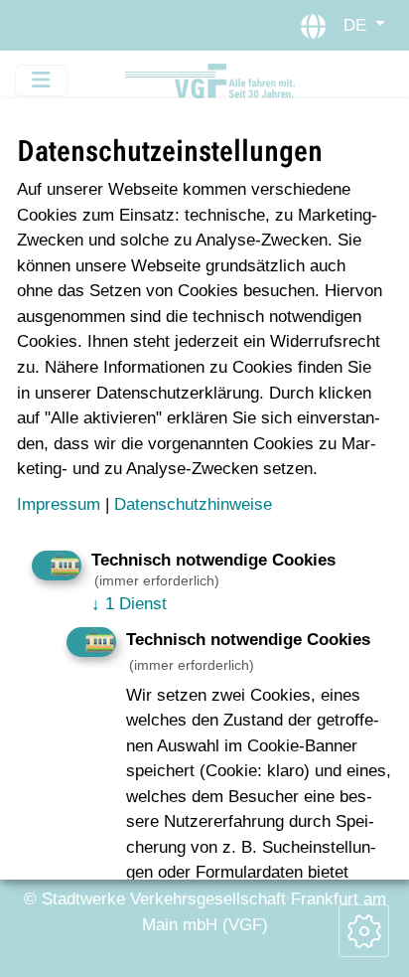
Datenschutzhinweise (193, 503)
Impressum (58, 503)
